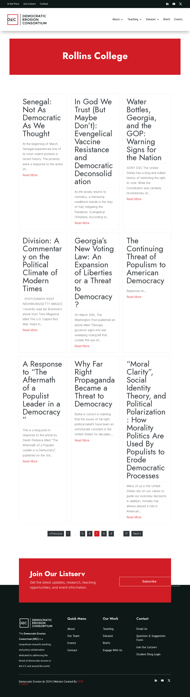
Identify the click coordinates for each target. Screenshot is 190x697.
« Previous (55, 533)
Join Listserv (29, 4)
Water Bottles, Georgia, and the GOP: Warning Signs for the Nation (144, 129)
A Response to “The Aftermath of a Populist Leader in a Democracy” (42, 391)
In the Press (13, 4)
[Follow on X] (180, 3)
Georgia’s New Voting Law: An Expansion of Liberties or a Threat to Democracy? (94, 272)
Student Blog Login (148, 654)
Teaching (132, 19)
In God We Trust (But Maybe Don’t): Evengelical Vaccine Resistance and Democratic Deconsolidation (94, 141)
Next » (137, 533)
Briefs (166, 19)
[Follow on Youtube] (173, 3)
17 (126, 533)
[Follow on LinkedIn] (167, 3)
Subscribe (149, 581)
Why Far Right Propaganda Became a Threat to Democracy (95, 383)
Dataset (151, 19)
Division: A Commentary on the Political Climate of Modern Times (42, 264)
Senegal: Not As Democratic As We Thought (42, 117)
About (116, 19)
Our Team (73, 636)
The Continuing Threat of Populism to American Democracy (146, 260)
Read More (30, 175)
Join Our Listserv (146, 647)
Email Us (141, 629)
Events (178, 19)
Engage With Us (112, 650)
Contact (44, 4)
